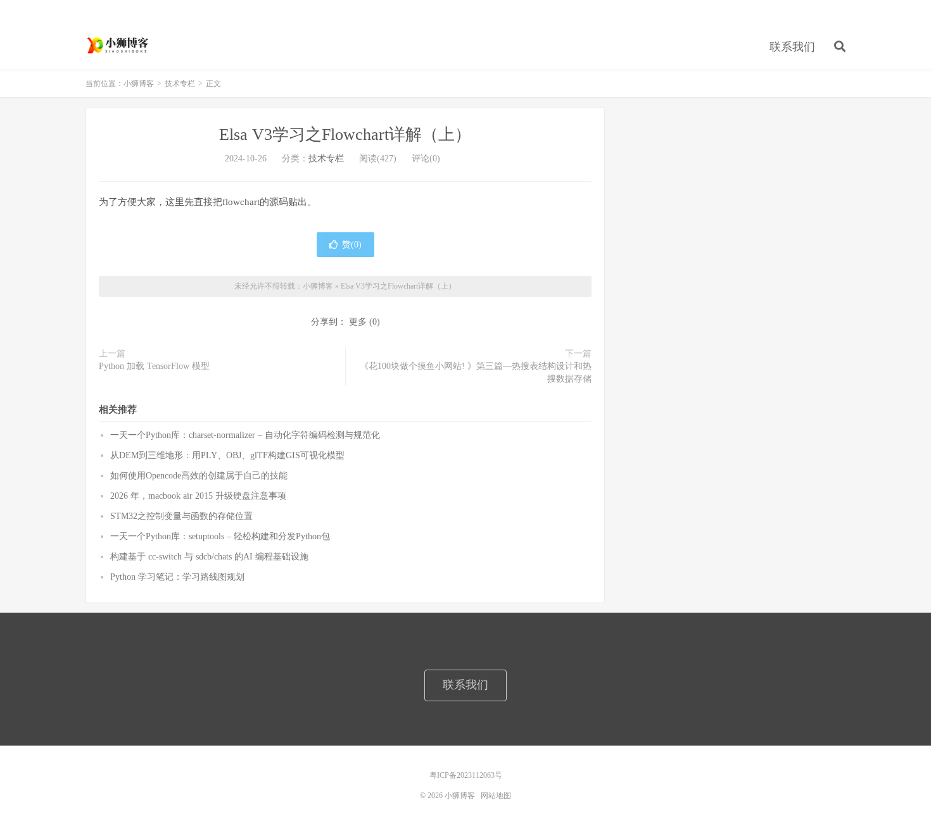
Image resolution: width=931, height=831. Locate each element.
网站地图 (496, 795)
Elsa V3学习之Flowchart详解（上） (345, 134)
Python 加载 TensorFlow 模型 (154, 366)
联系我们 (792, 47)
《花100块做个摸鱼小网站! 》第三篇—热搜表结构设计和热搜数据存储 (476, 372)
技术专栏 (180, 83)
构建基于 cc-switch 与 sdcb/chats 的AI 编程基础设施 (209, 556)
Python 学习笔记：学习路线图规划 (177, 577)
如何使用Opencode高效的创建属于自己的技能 (199, 475)
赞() (352, 244)
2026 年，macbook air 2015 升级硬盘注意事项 (198, 496)
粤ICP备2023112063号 (465, 775)
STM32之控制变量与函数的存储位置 (181, 516)
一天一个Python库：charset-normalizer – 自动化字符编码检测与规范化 (245, 435)
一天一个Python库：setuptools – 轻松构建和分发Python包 (220, 536)
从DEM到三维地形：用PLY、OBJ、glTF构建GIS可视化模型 (227, 455)
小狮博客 (118, 45)
